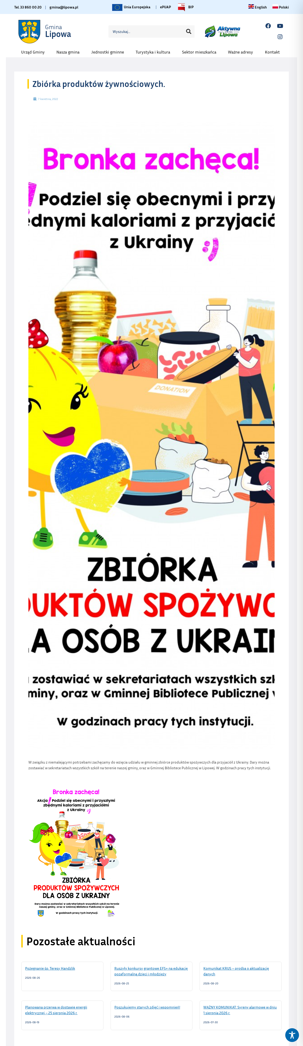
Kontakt (275, 50)
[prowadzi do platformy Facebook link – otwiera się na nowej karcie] (268, 26)
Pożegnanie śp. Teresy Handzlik (56, 968)
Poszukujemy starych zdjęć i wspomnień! (151, 1007)
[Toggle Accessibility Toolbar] (292, 1035)
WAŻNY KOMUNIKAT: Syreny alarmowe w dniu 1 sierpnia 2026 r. (240, 1009)
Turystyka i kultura (155, 50)
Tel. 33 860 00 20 (28, 7)
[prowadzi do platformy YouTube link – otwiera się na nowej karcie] (280, 26)
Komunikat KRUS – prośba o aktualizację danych (236, 970)
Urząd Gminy (35, 50)
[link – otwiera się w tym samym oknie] (45, 31)
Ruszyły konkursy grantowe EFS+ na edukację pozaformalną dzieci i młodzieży (151, 970)
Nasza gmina (70, 50)
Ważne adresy (243, 50)
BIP (190, 6)
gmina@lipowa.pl (63, 7)
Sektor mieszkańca (201, 50)
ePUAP (165, 7)
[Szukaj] (189, 31)
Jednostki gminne (110, 50)
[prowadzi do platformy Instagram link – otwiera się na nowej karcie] (280, 37)
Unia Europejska (136, 6)
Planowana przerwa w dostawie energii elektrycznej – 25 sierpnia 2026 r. (57, 1009)
